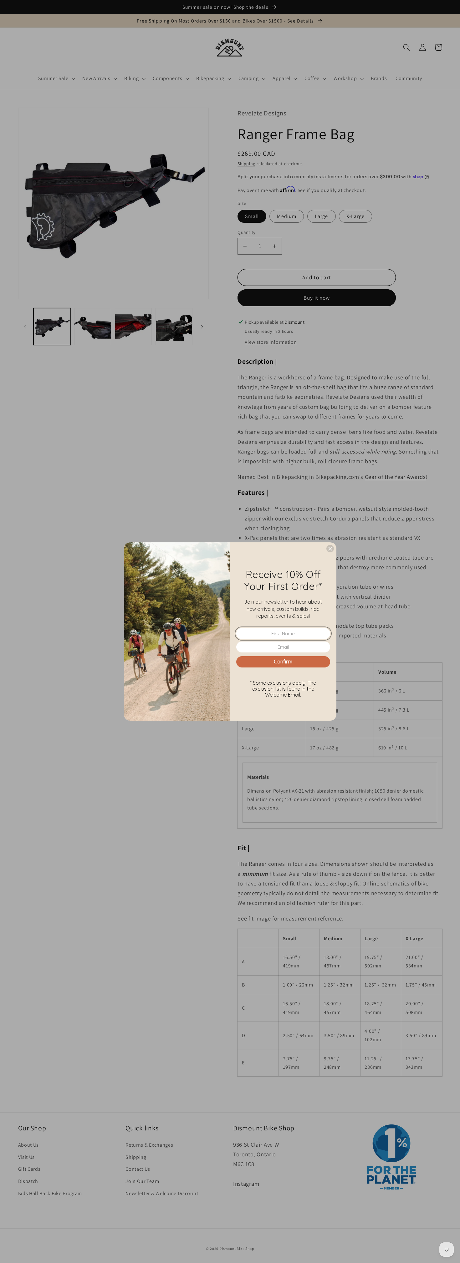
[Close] (330, 548)
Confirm (283, 661)
